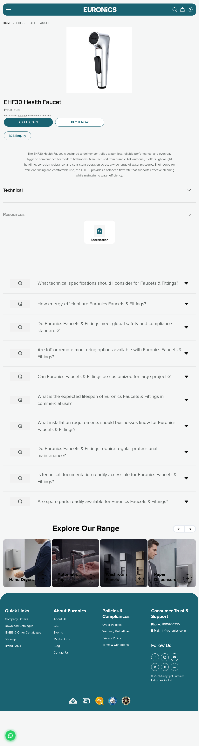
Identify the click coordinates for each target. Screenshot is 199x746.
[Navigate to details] (42, 577)
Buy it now (79, 122)
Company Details (16, 618)
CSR (56, 624)
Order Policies (110, 623)
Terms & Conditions (114, 643)
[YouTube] (173, 656)
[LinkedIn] (173, 666)
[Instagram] (163, 656)
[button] (182, 9)
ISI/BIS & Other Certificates (23, 631)
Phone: (164, 623)
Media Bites (61, 638)
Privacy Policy (110, 637)
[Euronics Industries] (100, 9)
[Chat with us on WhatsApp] (10, 735)
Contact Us (60, 651)
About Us (59, 618)
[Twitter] (154, 666)
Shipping (23, 116)
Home (7, 23)
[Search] (175, 9)
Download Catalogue (19, 624)
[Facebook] (154, 656)
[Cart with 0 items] (182, 9)
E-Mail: (167, 629)
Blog (56, 644)
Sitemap (10, 638)
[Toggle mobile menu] (42, 9)
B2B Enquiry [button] (17, 135)
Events (57, 631)
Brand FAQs (13, 644)
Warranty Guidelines (115, 630)
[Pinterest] (163, 666)
